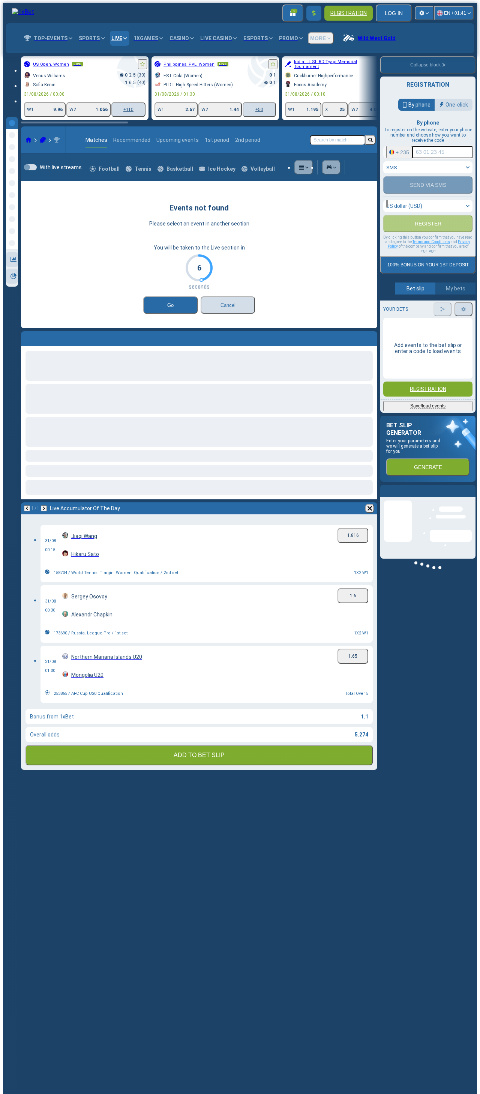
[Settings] (424, 13)
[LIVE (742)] (28, 139)
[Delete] (369, 337)
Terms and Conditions (431, 278)
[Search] (370, 140)
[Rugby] (42, 139)
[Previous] (27, 337)
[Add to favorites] (142, 64)
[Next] (47, 337)
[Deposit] (313, 13)
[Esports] (331, 167)
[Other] (303, 167)
